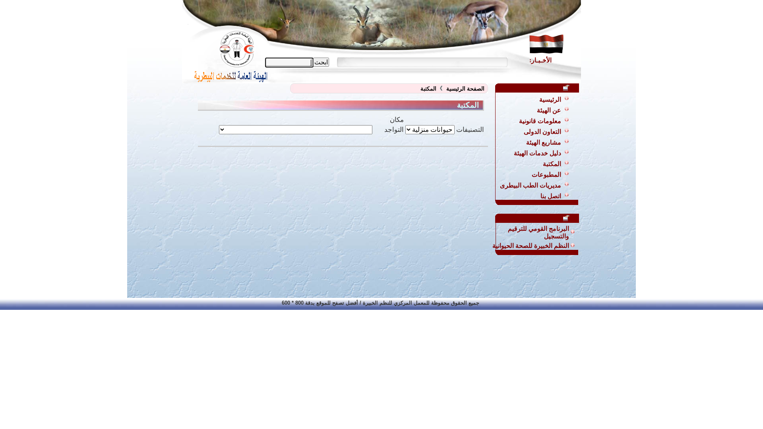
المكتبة (552, 163)
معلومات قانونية (540, 121)
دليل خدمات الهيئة (537, 153)
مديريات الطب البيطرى (530, 185)
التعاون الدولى (542, 131)
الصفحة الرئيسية (465, 89)
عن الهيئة (549, 110)
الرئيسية (550, 99)
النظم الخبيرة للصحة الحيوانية (530, 245)
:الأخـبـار (540, 60)
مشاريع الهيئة (543, 142)
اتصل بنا (550, 196)
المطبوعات (546, 174)
